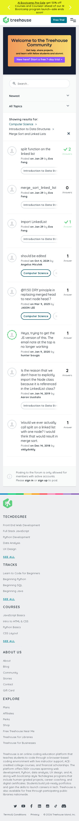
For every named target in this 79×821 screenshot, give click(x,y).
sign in (29, 480)
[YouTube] (23, 806)
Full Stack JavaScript (16, 531)
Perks (6, 719)
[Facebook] (31, 806)
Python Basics (12, 627)
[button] (9, 7)
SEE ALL (9, 556)
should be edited (33, 256)
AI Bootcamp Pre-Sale (31, 2)
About (7, 660)
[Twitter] (15, 806)
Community (10, 672)
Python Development (16, 537)
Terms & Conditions (14, 814)
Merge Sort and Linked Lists (27, 134)
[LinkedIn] (39, 806)
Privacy (35, 814)
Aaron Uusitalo (31, 397)
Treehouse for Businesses (19, 742)
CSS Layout (10, 633)
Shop (6, 725)
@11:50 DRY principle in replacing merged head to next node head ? (38, 294)
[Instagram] (47, 806)
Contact (8, 684)
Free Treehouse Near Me (18, 731)
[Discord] (64, 806)
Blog (6, 666)
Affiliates (8, 713)
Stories (7, 678)
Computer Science (21, 124)
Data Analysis (11, 543)
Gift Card (8, 690)
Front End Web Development (21, 525)
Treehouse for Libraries (18, 737)
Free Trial (58, 19)
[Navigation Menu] (73, 20)
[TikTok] (56, 806)
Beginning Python (14, 579)
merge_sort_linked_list (38, 188)
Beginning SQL (12, 585)
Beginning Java (13, 591)
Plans (6, 707)
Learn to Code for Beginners (21, 573)
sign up (43, 480)
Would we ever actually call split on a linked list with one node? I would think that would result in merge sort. (39, 431)
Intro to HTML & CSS (15, 621)
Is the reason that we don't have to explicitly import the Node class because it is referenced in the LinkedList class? (38, 379)
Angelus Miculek (31, 264)
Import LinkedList (34, 222)
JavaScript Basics (14, 615)
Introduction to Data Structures (29, 129)
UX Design (9, 549)
